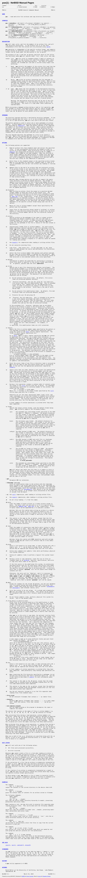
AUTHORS (4, 867)
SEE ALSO (5, 842)
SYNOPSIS (5, 20)
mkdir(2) (12, 152)
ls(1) (23, 385)
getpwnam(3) (51, 586)
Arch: (36, 5)
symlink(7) (20, 845)
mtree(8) (26, 560)
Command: (4, 5)
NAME (3, 14)
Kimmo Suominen (29, 876)
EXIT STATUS (6, 742)
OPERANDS (5, 115)
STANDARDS (5, 849)
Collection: (43, 5)
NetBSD (23, 876)
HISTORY (4, 861)
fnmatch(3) (21, 125)
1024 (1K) (15, 196)
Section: (20, 5)
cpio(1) (8, 845)
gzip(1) (14, 497)
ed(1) (27, 331)
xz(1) (14, 494)
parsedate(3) (28, 489)
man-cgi (39, 876)
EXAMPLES (5, 782)
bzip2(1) (15, 242)
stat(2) (31, 677)
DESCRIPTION (6, 41)
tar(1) (14, 845)
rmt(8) (48, 46)
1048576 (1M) (22, 506)
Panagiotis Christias (47, 876)
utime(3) (12, 367)
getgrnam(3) (16, 587)
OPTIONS (4, 142)
